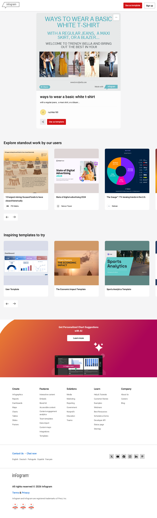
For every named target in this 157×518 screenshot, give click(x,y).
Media (69, 394)
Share (45, 87)
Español (40, 459)
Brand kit (43, 403)
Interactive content (47, 394)
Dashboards (17, 403)
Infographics (17, 394)
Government (72, 407)
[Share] (43, 122)
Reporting (71, 403)
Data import (44, 423)
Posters (15, 424)
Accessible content (48, 407)
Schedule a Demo (101, 416)
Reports (15, 399)
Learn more (78, 338)
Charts (15, 412)
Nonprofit (70, 412)
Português (32, 459)
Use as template (132, 5)
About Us (125, 394)
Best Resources (100, 412)
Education (71, 416)
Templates (44, 436)
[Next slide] (14, 217)
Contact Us (18, 453)
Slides (14, 420)
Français (48, 459)
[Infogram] (10, 5)
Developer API (100, 420)
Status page (99, 424)
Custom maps (45, 427)
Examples (98, 403)
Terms (15, 492)
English (15, 459)
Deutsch (23, 459)
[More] (116, 17)
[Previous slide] (7, 217)
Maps (14, 407)
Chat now (32, 453)
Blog (123, 403)
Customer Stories (101, 399)
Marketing (71, 399)
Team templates (46, 419)
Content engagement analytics (48, 413)
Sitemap (97, 429)
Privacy (26, 492)
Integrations (44, 431)
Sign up (149, 5)
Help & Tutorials (100, 394)
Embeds (43, 399)
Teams (70, 420)
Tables (15, 416)
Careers (124, 399)
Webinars (98, 407)
